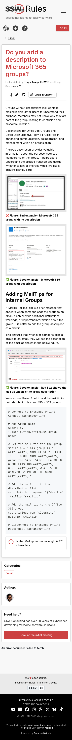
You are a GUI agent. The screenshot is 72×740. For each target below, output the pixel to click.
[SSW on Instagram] (34, 709)
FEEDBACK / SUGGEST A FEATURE (36, 700)
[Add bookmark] (10, 95)
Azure (37, 733)
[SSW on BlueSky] (54, 709)
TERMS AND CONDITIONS (36, 704)
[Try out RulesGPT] (6, 28)
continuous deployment (40, 725)
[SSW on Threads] (41, 709)
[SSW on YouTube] (13, 709)
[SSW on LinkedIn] (20, 709)
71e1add (49, 728)
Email (9, 573)
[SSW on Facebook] (27, 709)
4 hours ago (25, 728)
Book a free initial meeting (36, 635)
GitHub (47, 733)
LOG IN (62, 28)
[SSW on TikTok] (61, 709)
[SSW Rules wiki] (24, 28)
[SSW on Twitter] (48, 709)
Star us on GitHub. (47, 682)
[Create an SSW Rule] (15, 28)
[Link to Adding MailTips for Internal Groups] (46, 300)
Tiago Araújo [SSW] (36, 82)
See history (12, 86)
